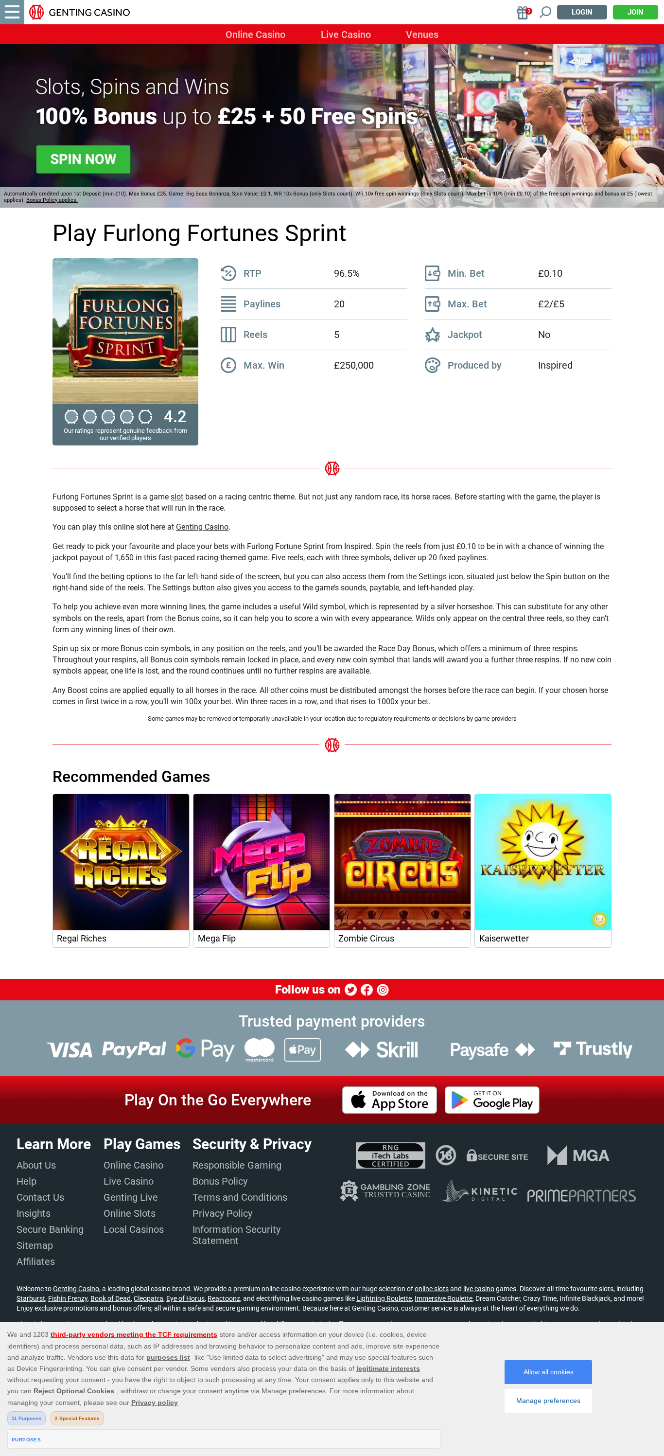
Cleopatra (148, 1298)
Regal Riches (81, 938)
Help (26, 1181)
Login (582, 12)
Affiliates (36, 1261)
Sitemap (35, 1245)
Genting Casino (202, 527)
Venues (422, 34)
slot (177, 496)
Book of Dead (110, 1298)
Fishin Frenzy (67, 1298)
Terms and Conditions (239, 1197)
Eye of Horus (185, 1298)
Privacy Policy (222, 1213)
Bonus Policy (219, 1181)
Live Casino (346, 34)
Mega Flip (217, 938)
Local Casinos (134, 1229)
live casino (478, 1289)
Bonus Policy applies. (52, 200)
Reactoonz (224, 1298)
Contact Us (40, 1197)
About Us (36, 1165)
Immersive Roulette (443, 1298)
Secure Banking (50, 1229)
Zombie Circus (366, 938)
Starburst (31, 1298)
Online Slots (130, 1213)
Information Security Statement (236, 1235)
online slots (432, 1289)
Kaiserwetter (504, 938)
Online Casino (255, 34)
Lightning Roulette (384, 1298)
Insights (34, 1213)
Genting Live (131, 1197)
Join (636, 12)
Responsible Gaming (236, 1165)
